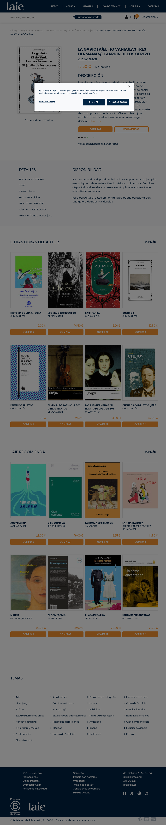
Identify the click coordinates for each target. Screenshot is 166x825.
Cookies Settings (47, 102)
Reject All (93, 102)
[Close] (129, 86)
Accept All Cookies (118, 102)
